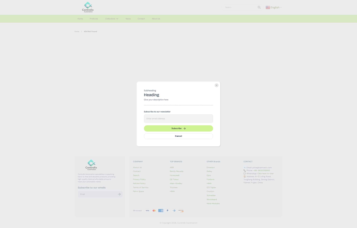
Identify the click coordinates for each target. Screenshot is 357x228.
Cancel (178, 136)
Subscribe (177, 128)
